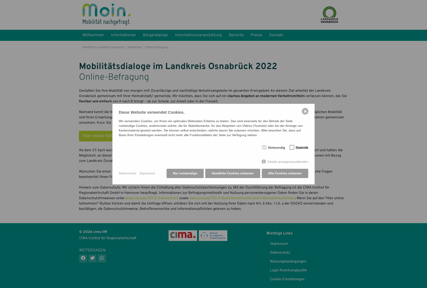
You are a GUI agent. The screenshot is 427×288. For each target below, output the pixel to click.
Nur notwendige (185, 173)
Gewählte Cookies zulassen (233, 173)
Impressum (147, 173)
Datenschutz (127, 173)
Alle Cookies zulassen (285, 173)
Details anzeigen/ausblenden (288, 161)
